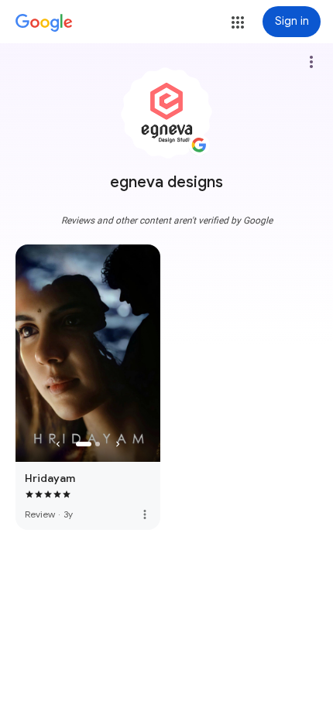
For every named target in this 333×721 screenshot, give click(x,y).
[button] (237, 22)
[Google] (44, 23)
